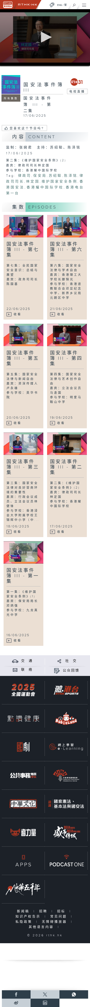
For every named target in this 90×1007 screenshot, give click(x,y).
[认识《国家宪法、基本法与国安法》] (66, 803)
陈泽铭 (71, 176)
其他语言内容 (42, 927)
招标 (62, 911)
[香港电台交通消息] (15, 661)
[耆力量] (23, 832)
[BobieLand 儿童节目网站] (66, 718)
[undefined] (52, 4)
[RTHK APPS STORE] (23, 860)
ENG (59, 5)
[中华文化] (23, 803)
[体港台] (66, 689)
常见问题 (59, 916)
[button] (45, 37)
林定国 (33, 182)
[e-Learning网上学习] (66, 746)
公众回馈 (71, 671)
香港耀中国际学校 (44, 187)
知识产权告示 (28, 916)
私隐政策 (24, 922)
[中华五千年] (23, 889)
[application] (45, 37)
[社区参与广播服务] (66, 775)
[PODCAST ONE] (66, 860)
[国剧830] (23, 746)
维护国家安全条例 (59, 182)
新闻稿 (24, 911)
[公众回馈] (56, 670)
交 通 (27, 661)
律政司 (24, 176)
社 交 (71, 661)
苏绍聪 (55, 176)
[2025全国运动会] (23, 689)
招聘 (44, 911)
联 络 (27, 670)
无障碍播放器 (55, 922)
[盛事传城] (66, 832)
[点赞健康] (23, 718)
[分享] (59, 661)
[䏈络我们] (15, 670)
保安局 (40, 176)
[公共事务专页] (23, 775)
